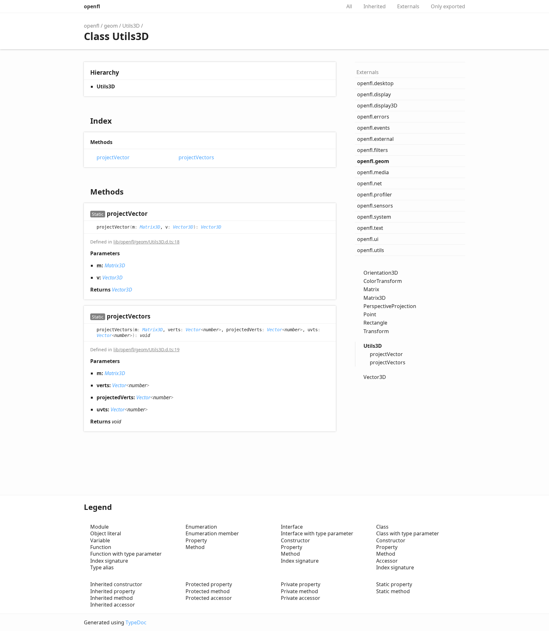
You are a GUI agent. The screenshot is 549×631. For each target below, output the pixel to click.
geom (111, 25)
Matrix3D (150, 227)
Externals (408, 6)
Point (369, 314)
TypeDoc (135, 622)
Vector (193, 329)
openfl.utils (370, 250)
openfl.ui (367, 239)
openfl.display (374, 94)
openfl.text (370, 227)
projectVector (113, 157)
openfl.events (373, 127)
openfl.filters (372, 150)
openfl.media (373, 172)
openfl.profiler (374, 194)
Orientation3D (380, 272)
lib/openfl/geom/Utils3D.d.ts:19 (146, 349)
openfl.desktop (375, 83)
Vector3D (183, 227)
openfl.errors (373, 116)
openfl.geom (373, 161)
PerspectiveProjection (389, 306)
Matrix (371, 289)
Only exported (448, 6)
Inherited (374, 6)
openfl (92, 6)
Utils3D (131, 25)
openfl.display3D (377, 105)
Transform (376, 331)
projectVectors (196, 157)
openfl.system (374, 216)
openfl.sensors (375, 205)
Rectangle (375, 322)
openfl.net (369, 183)
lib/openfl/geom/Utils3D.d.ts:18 (146, 242)
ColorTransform (382, 281)
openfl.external (375, 138)
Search (329, 6)
